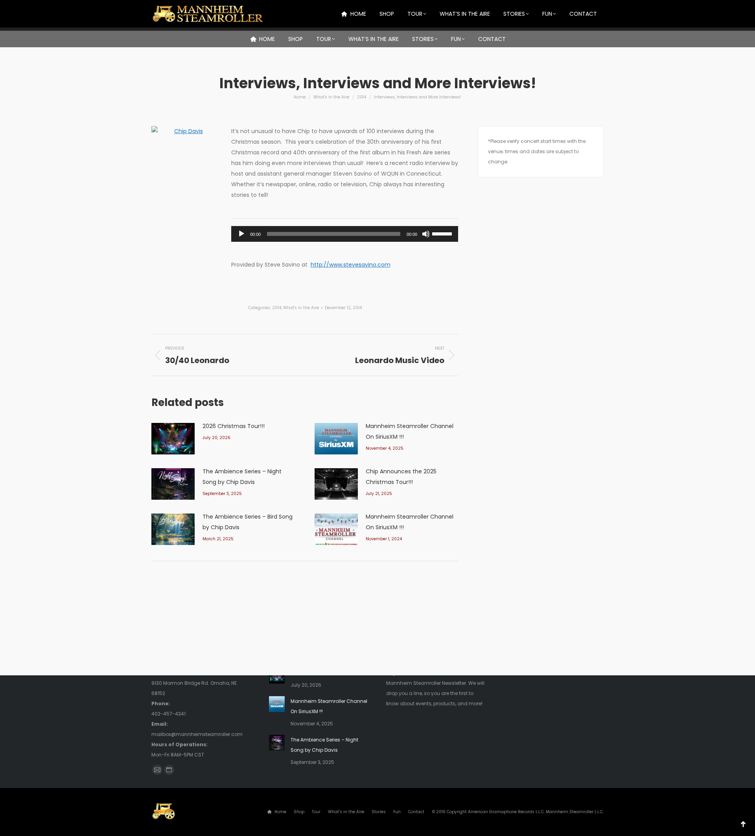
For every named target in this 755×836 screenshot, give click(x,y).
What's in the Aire (301, 308)
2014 (276, 308)
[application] (345, 234)
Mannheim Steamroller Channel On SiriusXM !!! (409, 431)
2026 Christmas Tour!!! (234, 426)
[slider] (443, 233)
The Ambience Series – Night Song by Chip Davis (242, 476)
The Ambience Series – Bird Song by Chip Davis (248, 522)
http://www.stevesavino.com (350, 265)
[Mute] (426, 234)
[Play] (241, 234)
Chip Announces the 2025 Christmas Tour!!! (401, 476)
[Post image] (173, 438)
